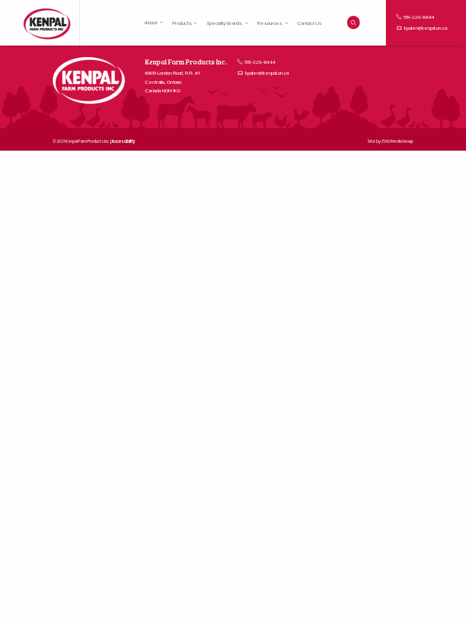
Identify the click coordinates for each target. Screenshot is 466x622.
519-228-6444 (418, 17)
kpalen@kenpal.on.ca (425, 28)
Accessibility (123, 141)
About (150, 22)
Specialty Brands (224, 23)
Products (182, 23)
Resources (270, 23)
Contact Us (309, 23)
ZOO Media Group (397, 141)
